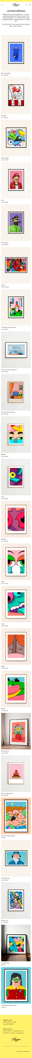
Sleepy (3, 666)
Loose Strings (5, 963)
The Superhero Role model (8, 1005)
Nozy (2, 581)
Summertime (5, 751)
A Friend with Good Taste (8, 327)
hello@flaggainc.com (18, 1030)
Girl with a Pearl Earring (8, 836)
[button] (2, 4)
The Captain (4, 242)
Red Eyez (3, 539)
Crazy (3, 624)
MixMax (3, 454)
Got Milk (3, 115)
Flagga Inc (26, 1051)
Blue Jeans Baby (5, 73)
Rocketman (4, 920)
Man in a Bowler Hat (7, 793)
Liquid (3, 285)
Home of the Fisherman (8, 412)
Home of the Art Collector (9, 370)
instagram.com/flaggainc (16, 1032)
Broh (2, 200)
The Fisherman (5, 878)
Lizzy (2, 497)
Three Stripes (5, 158)
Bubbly (3, 708)
